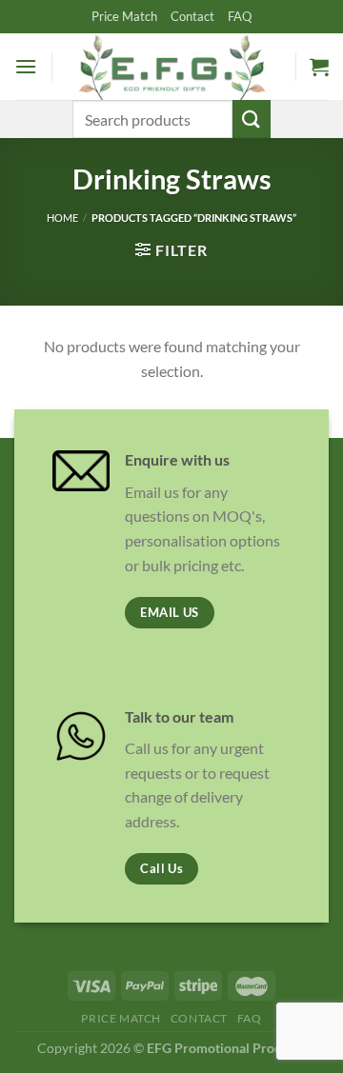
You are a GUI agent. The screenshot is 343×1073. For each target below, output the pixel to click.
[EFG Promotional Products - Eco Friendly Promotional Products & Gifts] (171, 66)
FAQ (240, 16)
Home (62, 217)
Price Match (124, 16)
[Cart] (319, 67)
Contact (192, 16)
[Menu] (25, 66)
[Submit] (251, 118)
